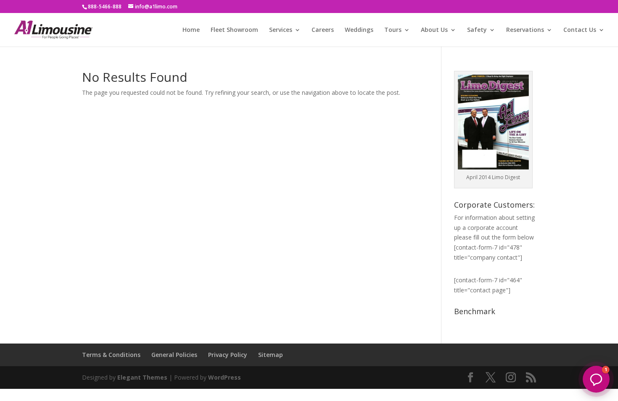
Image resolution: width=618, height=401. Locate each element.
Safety (477, 30)
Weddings (359, 30)
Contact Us (579, 30)
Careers (323, 30)
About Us (434, 30)
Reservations (525, 30)
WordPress (224, 377)
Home (191, 30)
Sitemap (270, 355)
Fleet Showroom (234, 30)
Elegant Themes (142, 377)
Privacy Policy (227, 355)
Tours (392, 30)
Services (280, 30)
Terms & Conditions (111, 355)
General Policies (174, 355)
